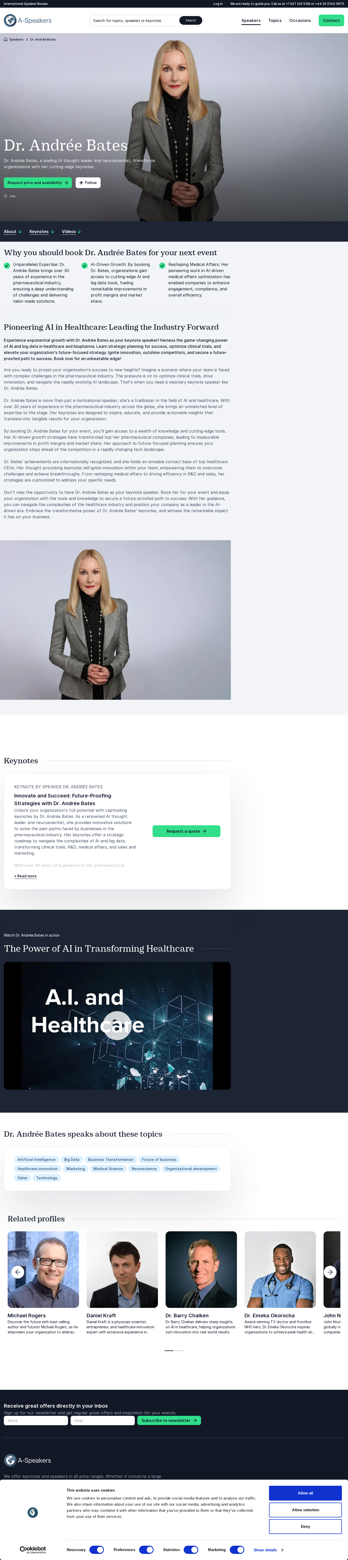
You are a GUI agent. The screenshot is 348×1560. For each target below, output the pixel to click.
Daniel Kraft (101, 1315)
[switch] (146, 1550)
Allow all (305, 1493)
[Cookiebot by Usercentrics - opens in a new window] (33, 1550)
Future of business (159, 1159)
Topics (275, 20)
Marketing (75, 1168)
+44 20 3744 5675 (329, 4)
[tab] (169, 1350)
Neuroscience (144, 1168)
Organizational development (191, 1168)
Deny (305, 1526)
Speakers (251, 20)
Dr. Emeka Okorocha (270, 1315)
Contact (331, 20)
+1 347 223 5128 (298, 4)
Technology (46, 1178)
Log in (218, 4)
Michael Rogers (27, 1315)
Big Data (71, 1159)
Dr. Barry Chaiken (187, 1315)
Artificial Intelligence (37, 1159)
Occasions (300, 20)
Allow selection (305, 1510)
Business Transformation (110, 1159)
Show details (265, 1550)
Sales (23, 1178)
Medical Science (108, 1168)
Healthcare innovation (38, 1168)
